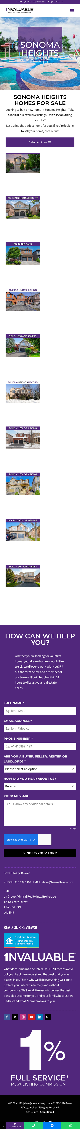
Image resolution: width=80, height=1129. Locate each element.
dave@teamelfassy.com (55, 2)
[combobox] (40, 769)
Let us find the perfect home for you (29, 126)
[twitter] (15, 1017)
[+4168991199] (70, 1125)
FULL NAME (14, 703)
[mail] (48, 1017)
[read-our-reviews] (21, 935)
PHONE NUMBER (18, 738)
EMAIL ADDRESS (18, 721)
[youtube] (31, 1017)
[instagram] (23, 1017)
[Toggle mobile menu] (72, 11)
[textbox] (36, 769)
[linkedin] (39, 1017)
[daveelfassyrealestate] (52, 1125)
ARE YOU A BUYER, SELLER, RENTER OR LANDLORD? (35, 759)
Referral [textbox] (10, 786)
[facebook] (7, 1017)
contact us (51, 131)
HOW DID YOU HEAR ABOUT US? (30, 779)
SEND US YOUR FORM (40, 853)
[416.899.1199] (33, 1125)
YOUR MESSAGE (16, 796)
